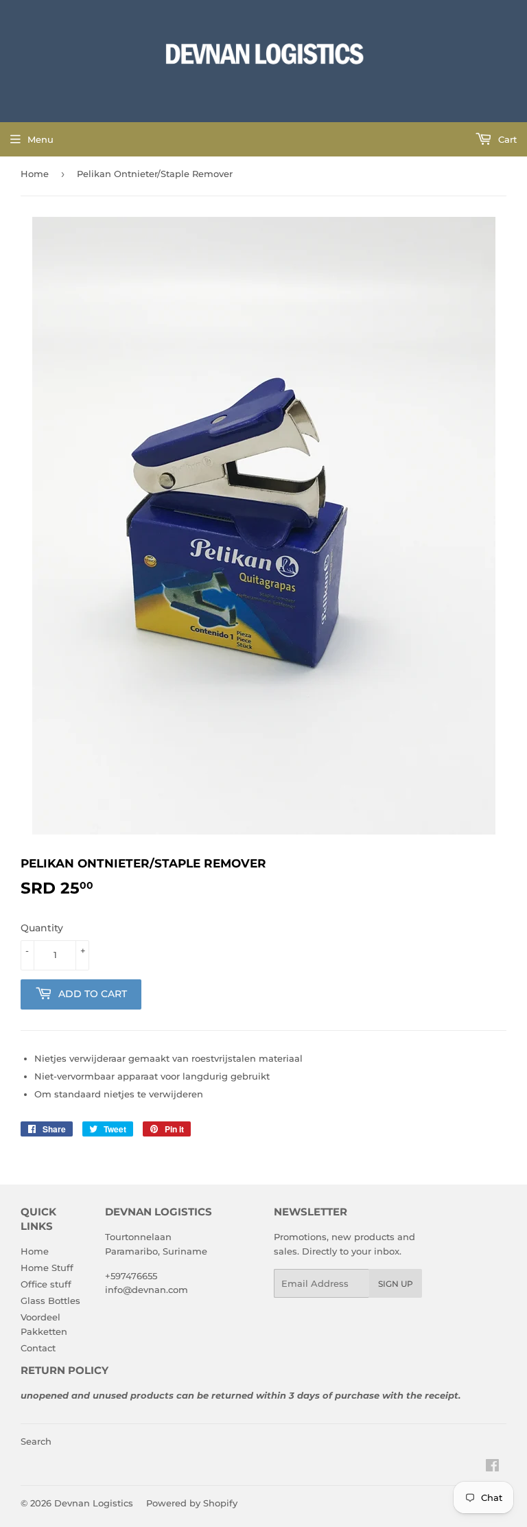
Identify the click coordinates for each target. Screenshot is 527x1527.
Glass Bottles (50, 1300)
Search (36, 1441)
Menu (40, 139)
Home (35, 173)
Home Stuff (47, 1267)
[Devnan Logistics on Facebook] (492, 1467)
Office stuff (46, 1284)
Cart (506, 139)
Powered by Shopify (191, 1502)
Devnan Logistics (93, 1502)
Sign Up (395, 1284)
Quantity (42, 928)
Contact (38, 1347)
